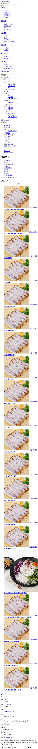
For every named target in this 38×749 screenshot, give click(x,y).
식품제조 (7, 40)
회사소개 (3, 21)
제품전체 (7, 48)
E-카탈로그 (7, 58)
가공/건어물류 (12, 131)
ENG (7, 3)
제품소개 (3, 45)
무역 (5, 38)
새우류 (10, 142)
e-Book (10, 109)
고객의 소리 (8, 66)
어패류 (8, 133)
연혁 (5, 28)
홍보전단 (7, 56)
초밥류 (8, 127)
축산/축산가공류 (11, 146)
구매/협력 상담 (8, 68)
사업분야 (3, 33)
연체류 (8, 138)
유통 (5, 36)
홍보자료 (3, 53)
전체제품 (7, 125)
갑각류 (8, 136)
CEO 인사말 (8, 24)
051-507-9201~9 (9, 711)
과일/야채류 (9, 144)
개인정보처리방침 (6, 737)
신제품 (6, 50)
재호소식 (7, 64)
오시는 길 (7, 29)
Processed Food (8, 152)
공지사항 (10, 113)
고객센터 (3, 61)
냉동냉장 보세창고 (10, 41)
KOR (2, 3)
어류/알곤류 (9, 135)
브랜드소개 (7, 26)
